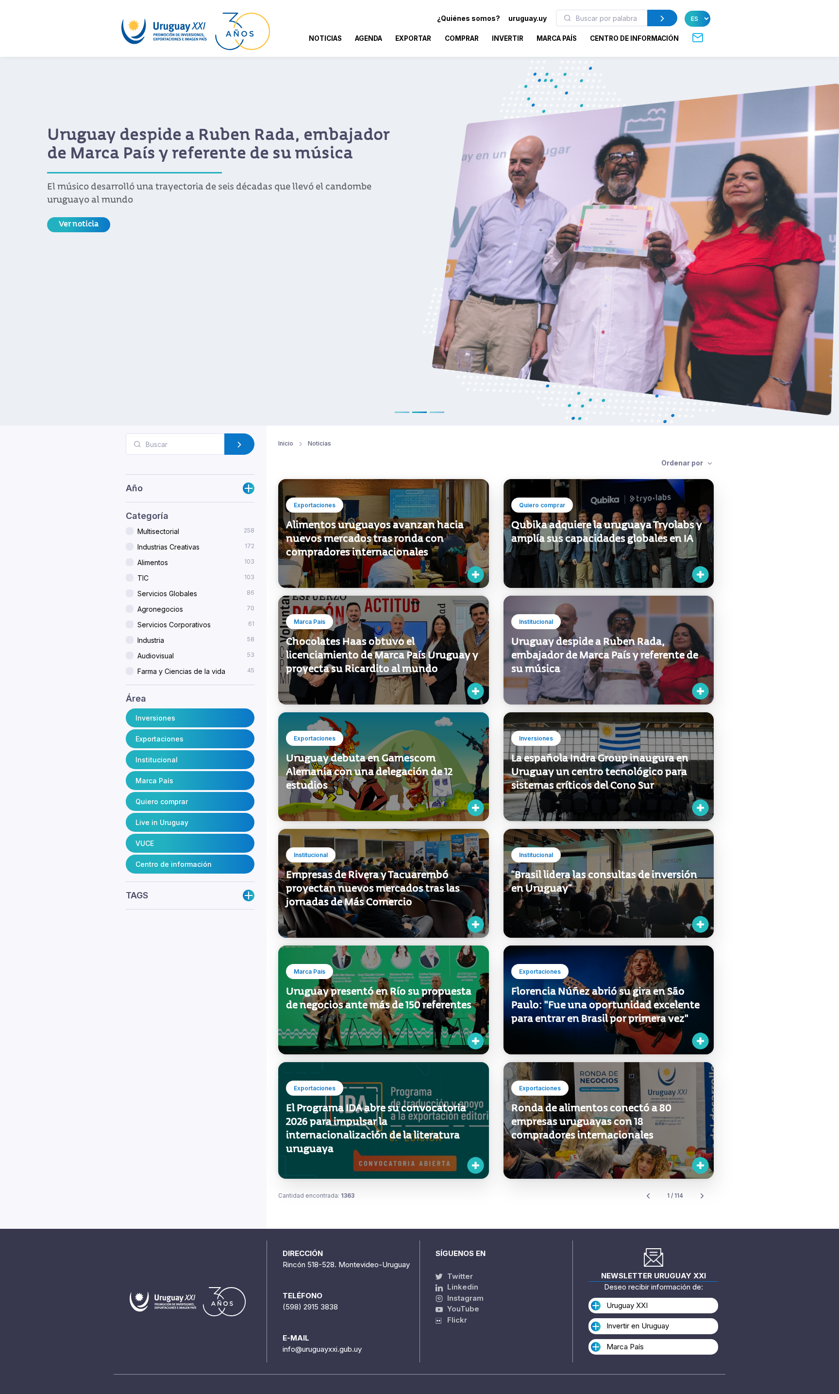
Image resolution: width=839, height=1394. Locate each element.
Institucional (156, 760)
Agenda (368, 38)
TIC (195, 578)
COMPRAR (462, 38)
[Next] (702, 1196)
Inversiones (155, 718)
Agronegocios (195, 609)
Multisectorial (195, 531)
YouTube (462, 1308)
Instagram (464, 1298)
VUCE (144, 843)
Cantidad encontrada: (316, 1195)
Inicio (285, 443)
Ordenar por (683, 463)
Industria (195, 640)
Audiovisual (195, 656)
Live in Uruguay (161, 822)
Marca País (154, 780)
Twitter (459, 1276)
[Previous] (648, 1196)
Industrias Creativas (195, 547)
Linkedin (461, 1286)
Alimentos (195, 562)
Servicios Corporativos (195, 624)
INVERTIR (507, 38)
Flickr (454, 1320)
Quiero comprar (161, 801)
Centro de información (173, 864)
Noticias (325, 38)
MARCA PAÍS (557, 38)
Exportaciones (159, 739)
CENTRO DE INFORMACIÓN (634, 38)
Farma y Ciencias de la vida (195, 671)
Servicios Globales (195, 593)
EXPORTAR (413, 38)
